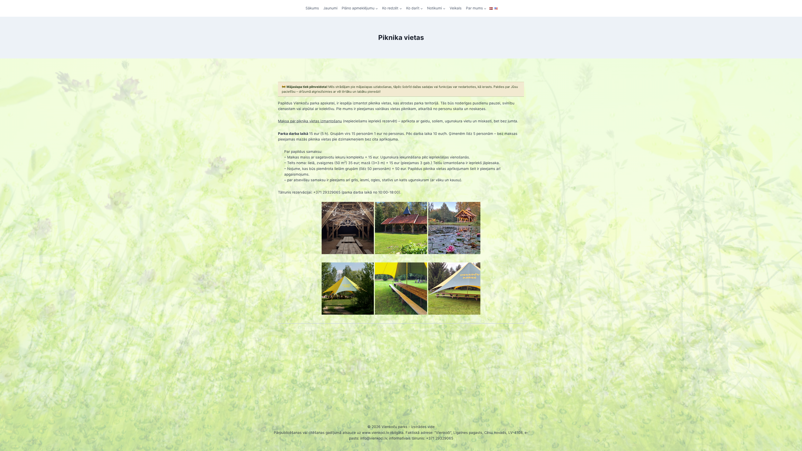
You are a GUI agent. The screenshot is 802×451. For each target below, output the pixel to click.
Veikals (456, 8)
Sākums (312, 8)
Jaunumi (330, 8)
